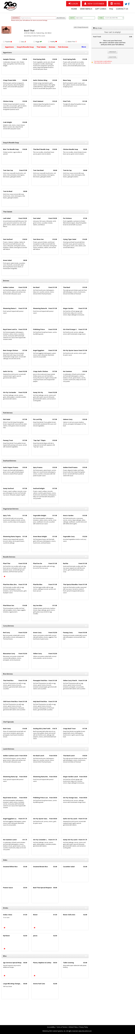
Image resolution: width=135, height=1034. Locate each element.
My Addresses (61, 18)
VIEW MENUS (86, 8)
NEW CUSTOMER (95, 3)
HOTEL (117, 3)
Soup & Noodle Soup (25, 47)
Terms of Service (61, 1027)
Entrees (52, 47)
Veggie (37, 42)
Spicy (23, 42)
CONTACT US (122, 8)
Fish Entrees (63, 47)
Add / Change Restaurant (81, 27)
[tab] (45, 53)
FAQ (111, 8)
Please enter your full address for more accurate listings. (29, 20)
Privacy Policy (83, 1027)
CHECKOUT (112, 52)
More (84, 47)
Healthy (52, 42)
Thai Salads (41, 47)
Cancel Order (112, 57)
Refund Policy (73, 1027)
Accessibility (51, 1027)
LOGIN (74, 3)
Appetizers (9, 47)
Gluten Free (71, 42)
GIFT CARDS (100, 8)
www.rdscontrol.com (85, 1031)
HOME (74, 8)
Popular (7, 42)
